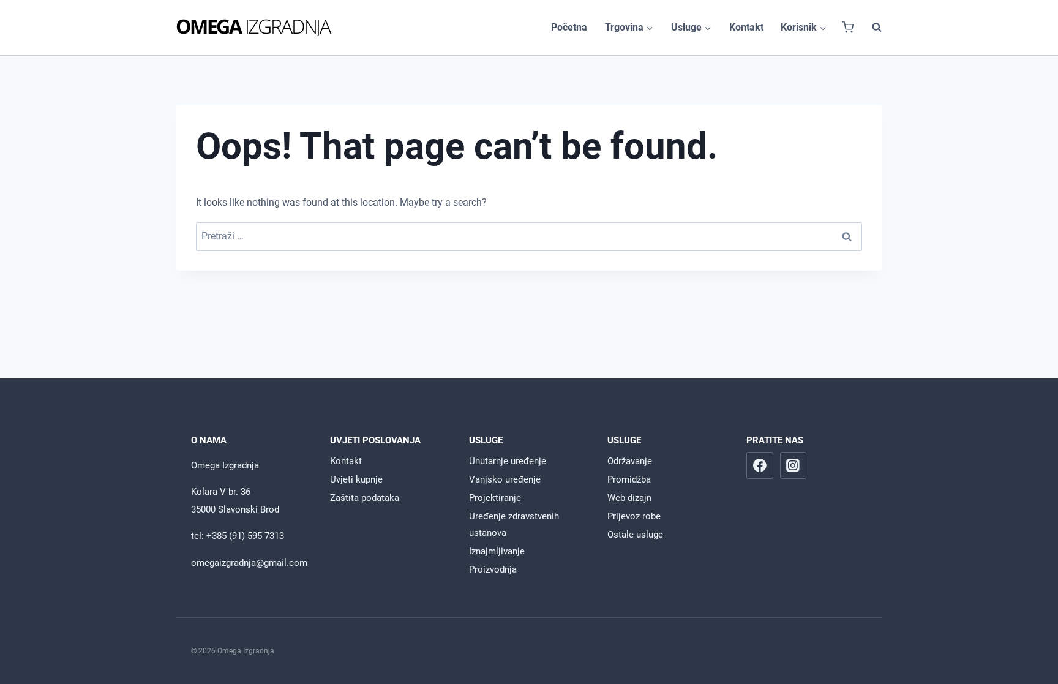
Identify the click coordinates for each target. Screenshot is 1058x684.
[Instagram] (793, 465)
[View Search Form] (871, 27)
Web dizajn (629, 497)
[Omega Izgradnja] (254, 27)
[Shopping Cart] (848, 27)
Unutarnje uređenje (507, 461)
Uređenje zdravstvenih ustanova (514, 524)
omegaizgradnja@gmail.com (249, 562)
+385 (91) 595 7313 (245, 535)
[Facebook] (759, 465)
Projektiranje (495, 497)
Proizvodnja (493, 569)
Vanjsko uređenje (505, 479)
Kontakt (746, 27)
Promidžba (629, 479)
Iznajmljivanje (497, 551)
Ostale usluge (635, 534)
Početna (569, 27)
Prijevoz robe (634, 516)
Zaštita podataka (364, 497)
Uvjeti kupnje (356, 479)
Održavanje (629, 461)
